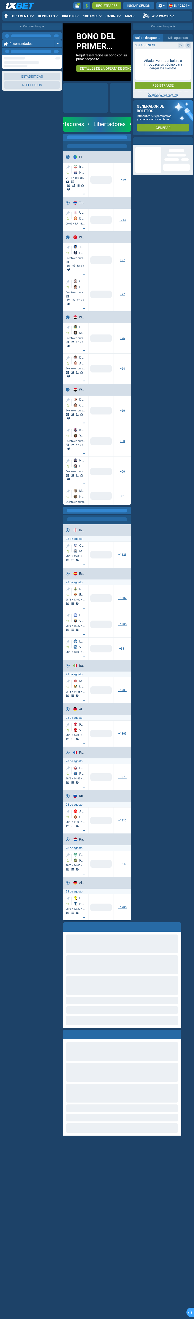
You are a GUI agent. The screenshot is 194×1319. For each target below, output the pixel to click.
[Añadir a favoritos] (68, 172)
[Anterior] (47, 51)
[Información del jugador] (69, 269)
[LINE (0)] (68, 510)
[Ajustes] (161, 5)
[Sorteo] (78, 266)
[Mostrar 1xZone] (72, 182)
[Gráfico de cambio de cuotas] (73, 185)
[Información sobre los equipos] (69, 189)
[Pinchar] (68, 167)
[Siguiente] (58, 51)
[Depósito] (86, 5)
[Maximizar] (58, 36)
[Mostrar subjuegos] (84, 194)
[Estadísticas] (69, 185)
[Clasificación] (78, 185)
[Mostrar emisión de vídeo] (68, 182)
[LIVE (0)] (68, 137)
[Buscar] (127, 137)
